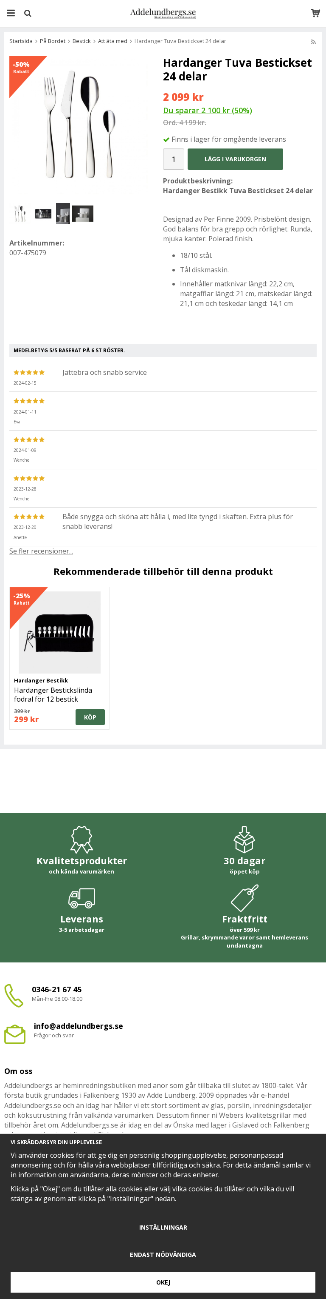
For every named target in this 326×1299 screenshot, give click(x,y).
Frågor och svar (54, 1035)
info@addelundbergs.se (78, 1026)
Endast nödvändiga (163, 1254)
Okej (163, 1282)
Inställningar (163, 1227)
